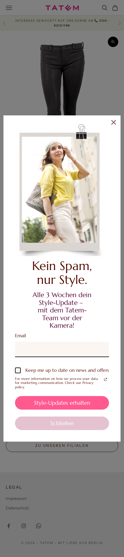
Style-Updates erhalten (62, 402)
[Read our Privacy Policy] (105, 379)
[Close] (114, 122)
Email (20, 335)
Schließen (62, 423)
